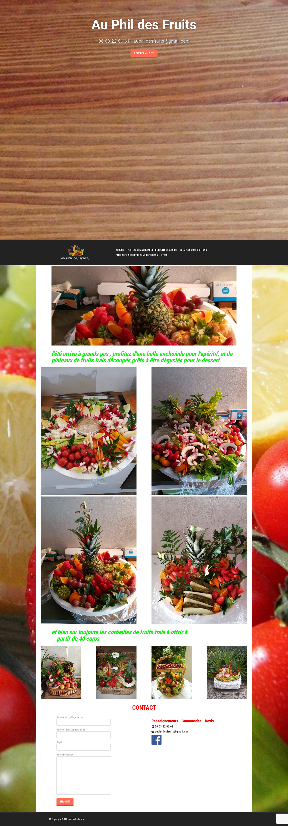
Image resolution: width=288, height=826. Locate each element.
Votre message (65, 754)
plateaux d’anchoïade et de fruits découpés (152, 250)
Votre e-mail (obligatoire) (70, 729)
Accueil (120, 250)
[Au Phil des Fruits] (77, 252)
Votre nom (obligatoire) (69, 717)
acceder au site (144, 53)
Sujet (59, 742)
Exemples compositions (193, 250)
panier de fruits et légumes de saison (137, 255)
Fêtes (164, 255)
